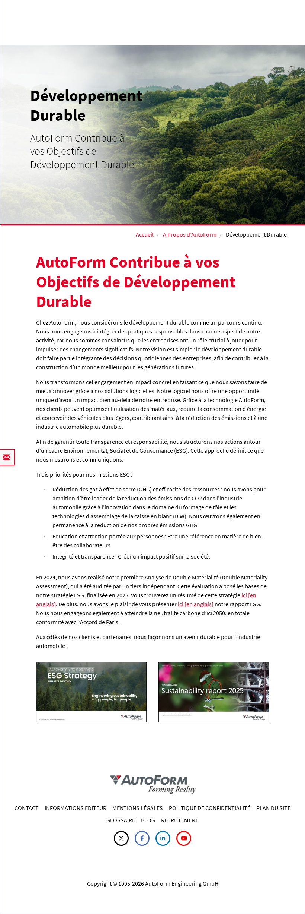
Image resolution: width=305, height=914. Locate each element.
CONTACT (27, 808)
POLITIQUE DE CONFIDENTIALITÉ (209, 808)
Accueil (145, 234)
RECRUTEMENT (180, 820)
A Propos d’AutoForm (189, 234)
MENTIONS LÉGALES (137, 808)
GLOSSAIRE (120, 820)
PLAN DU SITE (273, 808)
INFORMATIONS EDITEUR (75, 808)
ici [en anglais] (196, 604)
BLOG (148, 820)
